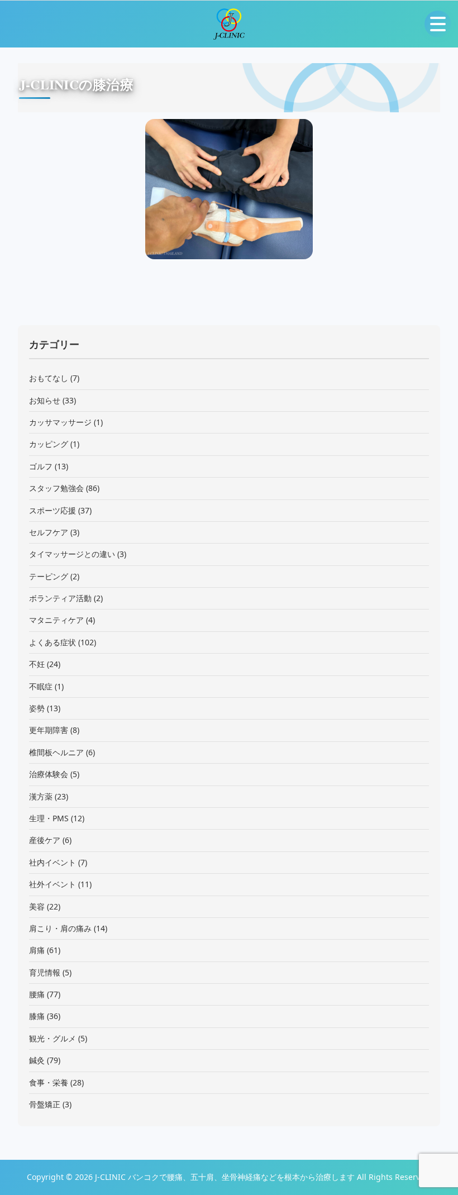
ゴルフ (41, 466)
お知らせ (44, 400)
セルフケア (48, 532)
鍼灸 (37, 1060)
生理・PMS (49, 818)
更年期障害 (48, 730)
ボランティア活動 (60, 598)
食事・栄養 (48, 1082)
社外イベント (52, 884)
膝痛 (37, 1016)
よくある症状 (52, 642)
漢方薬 (41, 796)
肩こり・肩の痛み (60, 928)
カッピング (48, 444)
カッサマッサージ (60, 422)
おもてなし (48, 378)
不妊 (37, 664)
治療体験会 (48, 774)
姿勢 (37, 708)
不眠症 (41, 686)
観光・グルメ (52, 1038)
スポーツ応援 (52, 510)
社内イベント (52, 862)
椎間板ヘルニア (56, 752)
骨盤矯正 (44, 1104)
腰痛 (37, 994)
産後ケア (44, 840)
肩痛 (37, 950)
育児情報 (44, 972)
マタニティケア (56, 620)
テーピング (48, 576)
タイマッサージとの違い (72, 554)
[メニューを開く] (437, 24)
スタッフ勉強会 (56, 488)
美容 (37, 906)
